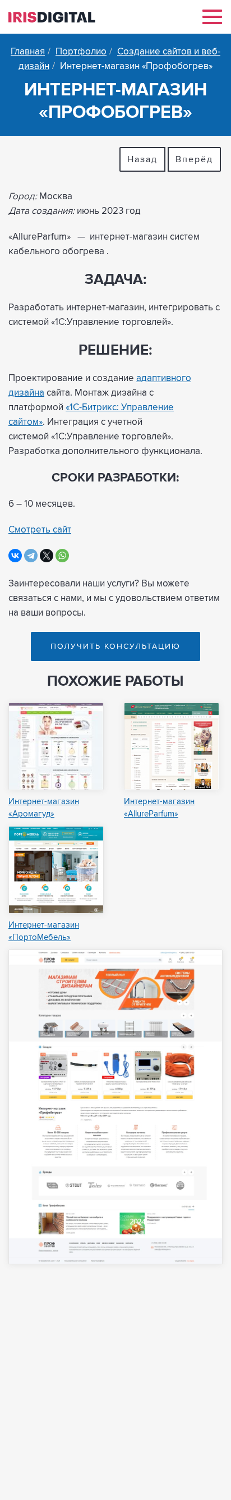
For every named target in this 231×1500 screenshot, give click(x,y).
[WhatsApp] (62, 555)
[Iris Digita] (51, 15)
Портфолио (81, 52)
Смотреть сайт (39, 530)
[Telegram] (31, 555)
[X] (46, 555)
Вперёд (194, 159)
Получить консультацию (115, 646)
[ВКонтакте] (15, 555)
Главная (28, 52)
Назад (142, 159)
